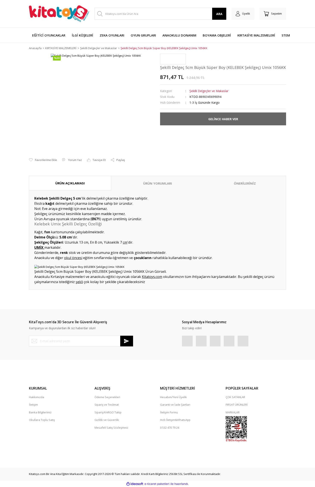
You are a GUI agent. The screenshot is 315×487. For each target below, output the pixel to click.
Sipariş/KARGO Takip (108, 412)
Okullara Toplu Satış (42, 420)
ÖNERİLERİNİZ (245, 183)
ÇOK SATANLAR (235, 397)
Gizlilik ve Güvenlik (106, 420)
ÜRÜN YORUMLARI (157, 183)
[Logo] (59, 13)
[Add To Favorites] (43, 160)
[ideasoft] (134, 484)
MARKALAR (233, 412)
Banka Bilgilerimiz (40, 412)
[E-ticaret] (157, 484)
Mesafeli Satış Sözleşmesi (111, 427)
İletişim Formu (169, 412)
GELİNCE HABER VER (223, 119)
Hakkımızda (36, 397)
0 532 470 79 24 (169, 427)
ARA (219, 14)
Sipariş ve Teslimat (106, 405)
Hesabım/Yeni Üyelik (173, 397)
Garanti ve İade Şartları (175, 405)
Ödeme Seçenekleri (107, 397)
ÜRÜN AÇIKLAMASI (70, 183)
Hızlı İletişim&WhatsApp (175, 420)
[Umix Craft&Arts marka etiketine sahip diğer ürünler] (173, 59)
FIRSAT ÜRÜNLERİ (237, 405)
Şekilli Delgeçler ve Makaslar (208, 91)
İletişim (33, 405)
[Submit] (126, 341)
